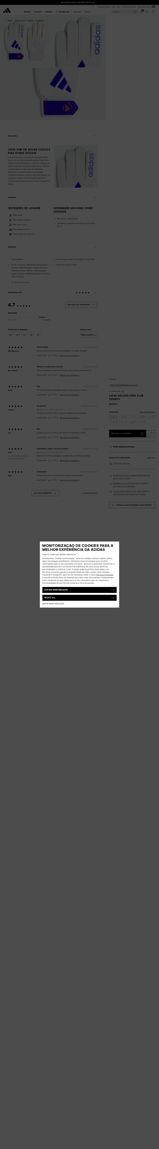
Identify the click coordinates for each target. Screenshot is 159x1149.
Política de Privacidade (104, 575)
